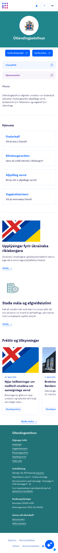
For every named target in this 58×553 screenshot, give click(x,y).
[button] (36, 5)
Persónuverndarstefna (30, 546)
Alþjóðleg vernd (19, 456)
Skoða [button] (5, 268)
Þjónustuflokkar (27, 540)
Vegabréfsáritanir (20, 448)
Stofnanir (16, 546)
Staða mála (17, 461)
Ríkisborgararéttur (20, 452)
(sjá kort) (40, 473)
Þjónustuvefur (18, 519)
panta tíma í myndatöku (22, 491)
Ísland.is (12, 540)
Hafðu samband (19, 523)
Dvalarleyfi (17, 444)
